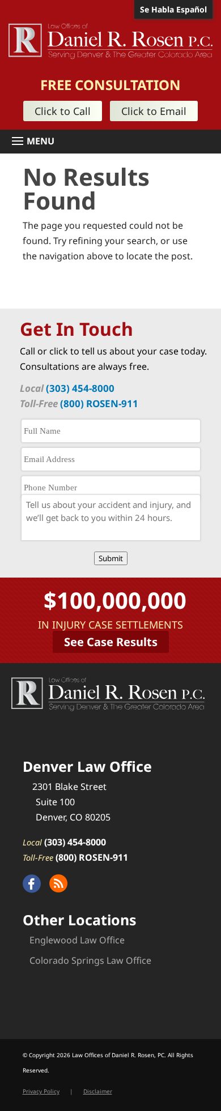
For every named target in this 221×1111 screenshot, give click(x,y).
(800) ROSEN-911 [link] (99, 403)
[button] (114, 142)
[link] (110, 40)
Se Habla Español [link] (173, 9)
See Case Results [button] (111, 641)
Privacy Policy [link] (41, 1091)
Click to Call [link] (63, 111)
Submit (111, 558)
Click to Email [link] (153, 111)
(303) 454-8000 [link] (80, 388)
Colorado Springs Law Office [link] (90, 960)
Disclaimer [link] (97, 1091)
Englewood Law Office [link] (77, 940)
